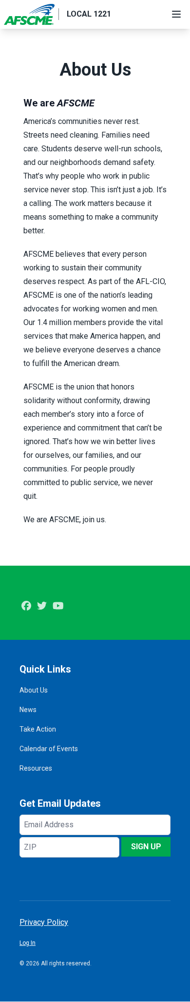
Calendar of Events (48, 749)
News (28, 710)
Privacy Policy (43, 922)
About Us (33, 690)
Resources (35, 768)
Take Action (37, 729)
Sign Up (146, 846)
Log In (27, 943)
